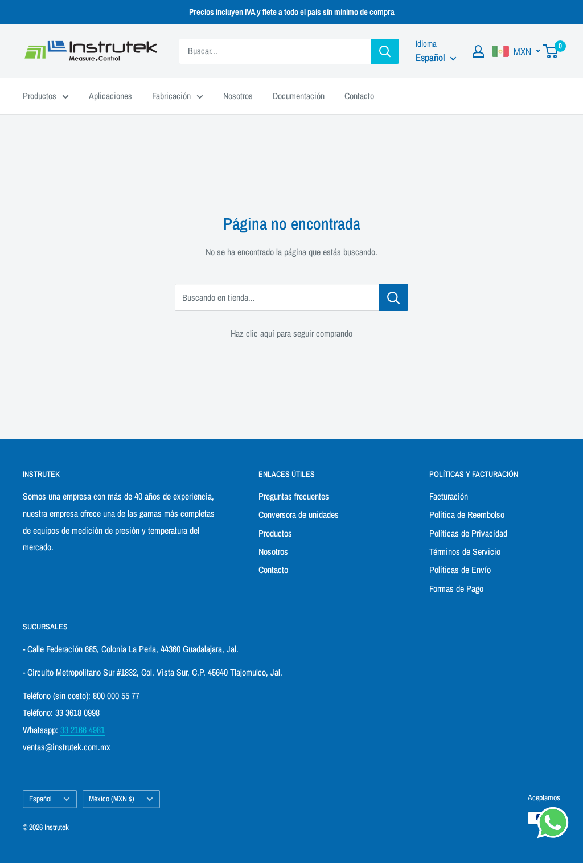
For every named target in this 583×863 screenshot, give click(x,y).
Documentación (299, 95)
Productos (39, 95)
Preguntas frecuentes (293, 496)
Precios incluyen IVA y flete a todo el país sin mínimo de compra (292, 12)
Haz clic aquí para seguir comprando (291, 333)
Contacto (359, 95)
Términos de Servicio (464, 551)
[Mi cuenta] (478, 51)
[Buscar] (385, 51)
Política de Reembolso (466, 514)
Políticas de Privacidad (468, 533)
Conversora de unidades (298, 514)
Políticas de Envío (460, 569)
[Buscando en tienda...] (393, 297)
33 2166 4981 (82, 729)
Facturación (448, 496)
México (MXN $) (111, 799)
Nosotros (238, 95)
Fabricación (171, 95)
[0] (551, 51)
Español (40, 799)
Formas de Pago (456, 588)
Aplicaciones (110, 95)
